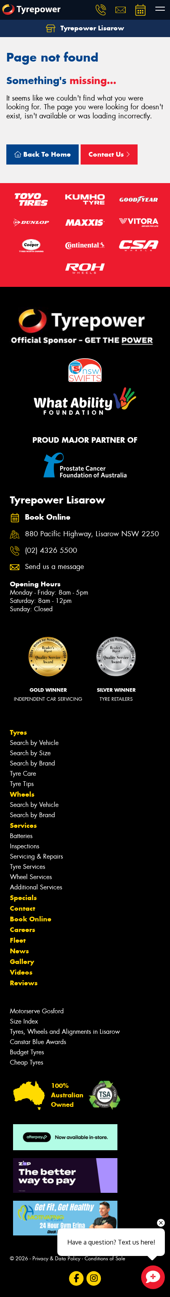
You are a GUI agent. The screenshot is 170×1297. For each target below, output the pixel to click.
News (19, 951)
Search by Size (30, 753)
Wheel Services (31, 877)
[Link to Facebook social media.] (76, 1278)
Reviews (24, 983)
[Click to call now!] (101, 10)
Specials (23, 897)
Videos (21, 972)
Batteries (21, 836)
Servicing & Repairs (36, 856)
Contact (22, 908)
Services (23, 825)
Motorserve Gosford (37, 1011)
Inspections (24, 846)
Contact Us (107, 154)
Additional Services (36, 887)
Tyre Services (27, 867)
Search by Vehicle (34, 743)
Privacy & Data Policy (56, 1258)
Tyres (18, 732)
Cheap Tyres (26, 1062)
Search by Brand (32, 763)
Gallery (22, 961)
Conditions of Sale (105, 1258)
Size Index (24, 1021)
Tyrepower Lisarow (91, 28)
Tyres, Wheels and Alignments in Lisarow (65, 1031)
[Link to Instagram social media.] (94, 1278)
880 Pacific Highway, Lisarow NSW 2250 (92, 534)
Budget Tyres (27, 1052)
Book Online (30, 919)
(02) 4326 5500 (51, 550)
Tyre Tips (22, 784)
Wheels (22, 794)
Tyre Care (23, 773)
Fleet (18, 940)
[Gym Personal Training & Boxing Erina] (65, 1218)
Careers (22, 929)
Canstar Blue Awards (38, 1042)
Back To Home (46, 154)
